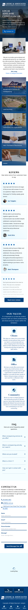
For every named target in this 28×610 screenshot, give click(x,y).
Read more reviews (14, 300)
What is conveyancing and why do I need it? (12, 446)
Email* (3, 520)
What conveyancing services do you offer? (12, 437)
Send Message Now (12, 546)
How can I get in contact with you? (11, 469)
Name (3, 513)
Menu (24, 608)
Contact (18, 608)
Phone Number (5, 526)
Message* (4, 533)
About (11, 608)
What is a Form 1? (8, 461)
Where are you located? (9, 454)
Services (4, 608)
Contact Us (9, 31)
